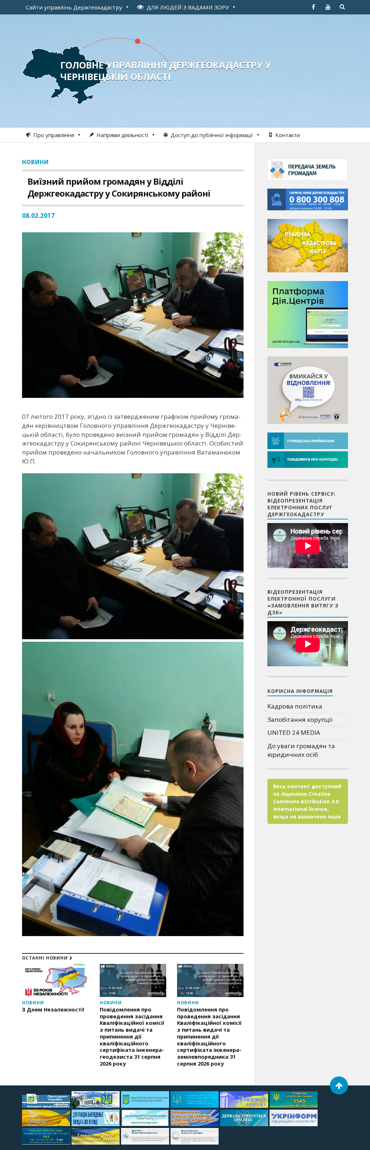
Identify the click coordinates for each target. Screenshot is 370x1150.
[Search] (342, 6)
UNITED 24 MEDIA (293, 732)
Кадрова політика (294, 706)
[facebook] (313, 6)
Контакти (287, 135)
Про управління (53, 135)
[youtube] (328, 6)
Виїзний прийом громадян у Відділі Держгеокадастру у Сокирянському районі (118, 187)
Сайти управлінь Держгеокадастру (74, 7)
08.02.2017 (38, 215)
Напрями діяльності (122, 135)
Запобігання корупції (299, 719)
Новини (35, 162)
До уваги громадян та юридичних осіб (301, 750)
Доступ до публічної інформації (212, 135)
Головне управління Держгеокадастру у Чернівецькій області (165, 71)
